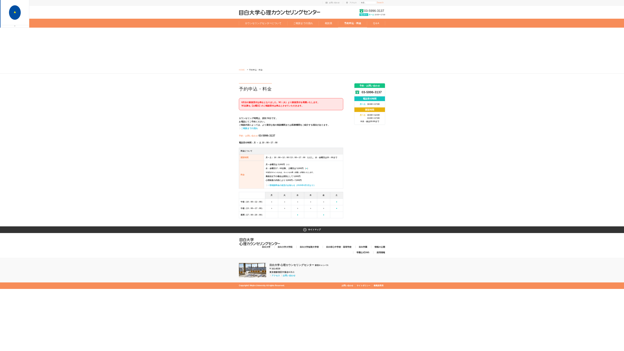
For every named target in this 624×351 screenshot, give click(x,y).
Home (242, 70)
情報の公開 (380, 247)
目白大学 (266, 247)
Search (380, 2)
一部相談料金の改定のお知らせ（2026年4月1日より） (292, 185)
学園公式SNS (363, 252)
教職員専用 (379, 285)
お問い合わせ (334, 3)
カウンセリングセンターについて (263, 23)
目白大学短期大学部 (309, 247)
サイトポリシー (363, 285)
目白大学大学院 (285, 247)
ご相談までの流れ (303, 23)
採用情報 (381, 252)
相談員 (328, 23)
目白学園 (363, 247)
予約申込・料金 (352, 23)
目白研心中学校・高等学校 (338, 247)
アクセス (353, 3)
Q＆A (376, 23)
